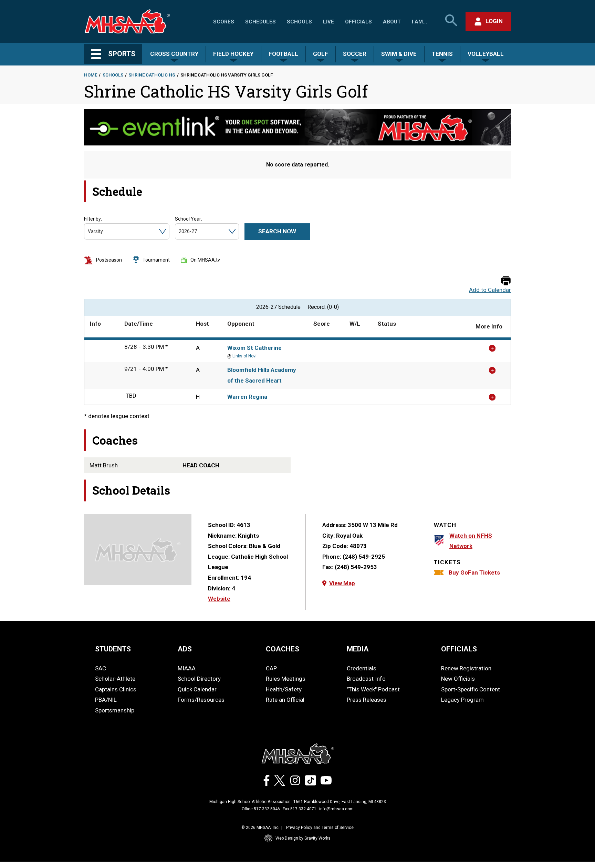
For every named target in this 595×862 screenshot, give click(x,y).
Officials (358, 22)
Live (328, 22)
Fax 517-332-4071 (299, 809)
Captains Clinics (115, 689)
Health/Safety (284, 689)
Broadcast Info (366, 678)
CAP (271, 668)
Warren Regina (247, 396)
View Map (342, 583)
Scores (223, 22)
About (392, 22)
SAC (100, 668)
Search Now (277, 231)
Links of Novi (244, 356)
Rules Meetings (285, 678)
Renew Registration (466, 668)
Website (219, 598)
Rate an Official (285, 699)
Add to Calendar (490, 290)
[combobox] (88, 231)
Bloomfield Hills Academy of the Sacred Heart (261, 375)
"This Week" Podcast (373, 689)
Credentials (361, 668)
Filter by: (93, 219)
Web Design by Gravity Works (303, 838)
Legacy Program (462, 699)
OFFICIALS (459, 649)
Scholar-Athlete (115, 678)
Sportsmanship (114, 710)
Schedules (260, 22)
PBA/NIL (106, 699)
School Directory (199, 678)
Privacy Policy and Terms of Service (320, 827)
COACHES (282, 649)
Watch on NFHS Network (470, 541)
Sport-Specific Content (470, 689)
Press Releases (366, 699)
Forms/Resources (201, 699)
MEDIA (358, 649)
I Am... (419, 22)
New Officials (458, 678)
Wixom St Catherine (254, 347)
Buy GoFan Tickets (474, 572)
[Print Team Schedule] (506, 281)
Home (90, 75)
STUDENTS (113, 649)
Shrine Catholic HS (151, 75)
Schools (299, 22)
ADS (185, 649)
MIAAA (187, 668)
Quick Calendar (197, 689)
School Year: (188, 219)
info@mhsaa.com (336, 809)
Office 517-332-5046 (261, 809)
